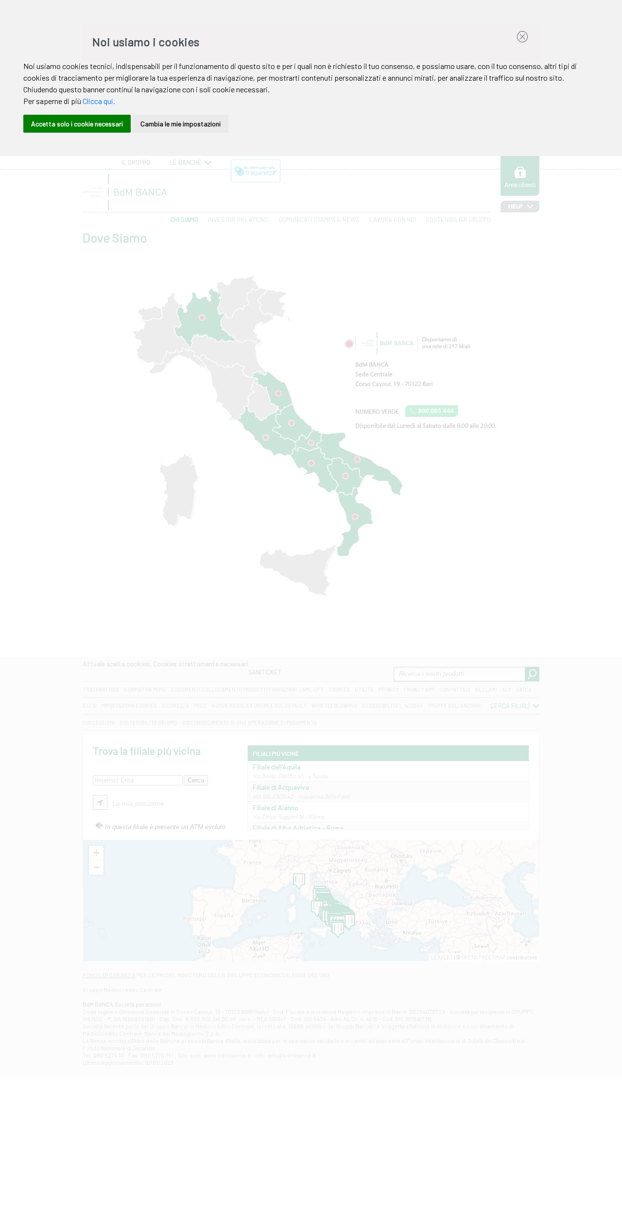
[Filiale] (349, 922)
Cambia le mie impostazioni (180, 124)
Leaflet (442, 957)
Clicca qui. (99, 100)
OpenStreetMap (483, 957)
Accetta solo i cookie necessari (77, 124)
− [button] (96, 867)
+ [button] (96, 853)
